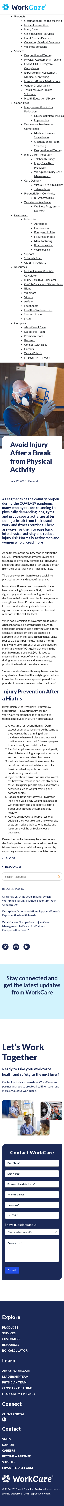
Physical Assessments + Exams (43, 59)
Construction (42, 228)
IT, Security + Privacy (37, 357)
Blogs (27, 288)
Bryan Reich (9, 706)
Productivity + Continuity (39, 193)
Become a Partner (16, 1456)
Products (19, 16)
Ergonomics (41, 120)
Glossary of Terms (17, 1388)
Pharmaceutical (43, 245)
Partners (29, 340)
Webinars (30, 292)
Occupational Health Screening (43, 20)
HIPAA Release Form (17, 1467)
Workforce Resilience (37, 202)
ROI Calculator (15, 1350)
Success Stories (33, 314)
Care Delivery (32, 180)
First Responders (44, 236)
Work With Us (33, 353)
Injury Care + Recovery (38, 154)
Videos (28, 297)
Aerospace (40, 223)
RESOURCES (13, 866)
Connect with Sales (35, 344)
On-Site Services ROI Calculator (43, 284)
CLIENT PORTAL (35, 262)
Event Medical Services (38, 38)
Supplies (8, 1462)
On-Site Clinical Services (39, 33)
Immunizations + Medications (42, 81)
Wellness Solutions (35, 46)
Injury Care (31, 29)
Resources (20, 266)
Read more (34, 542)
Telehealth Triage (44, 158)
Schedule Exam (33, 258)
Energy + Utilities (44, 232)
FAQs (27, 318)
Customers (21, 215)
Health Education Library (39, 98)
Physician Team (33, 336)
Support (29, 253)
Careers (29, 349)
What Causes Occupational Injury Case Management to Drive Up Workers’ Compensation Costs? (25, 926)
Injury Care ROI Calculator (40, 279)
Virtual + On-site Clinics (48, 184)
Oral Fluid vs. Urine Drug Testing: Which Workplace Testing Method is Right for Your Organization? (29, 900)
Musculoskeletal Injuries (49, 115)
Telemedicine (42, 189)
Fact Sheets (31, 305)
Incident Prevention (36, 25)
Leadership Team (34, 331)
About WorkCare (35, 327)
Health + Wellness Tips (38, 310)
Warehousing (42, 249)
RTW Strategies (44, 197)
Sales (6, 1439)
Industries (30, 219)
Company (20, 323)
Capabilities (21, 102)
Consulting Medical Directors (42, 42)
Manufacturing (43, 241)
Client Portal (13, 1414)
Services (19, 51)
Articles (29, 301)
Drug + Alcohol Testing (38, 55)
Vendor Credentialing (37, 85)
